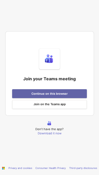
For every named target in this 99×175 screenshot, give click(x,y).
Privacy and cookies (20, 168)
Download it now (50, 133)
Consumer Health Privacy (50, 168)
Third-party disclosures (83, 168)
